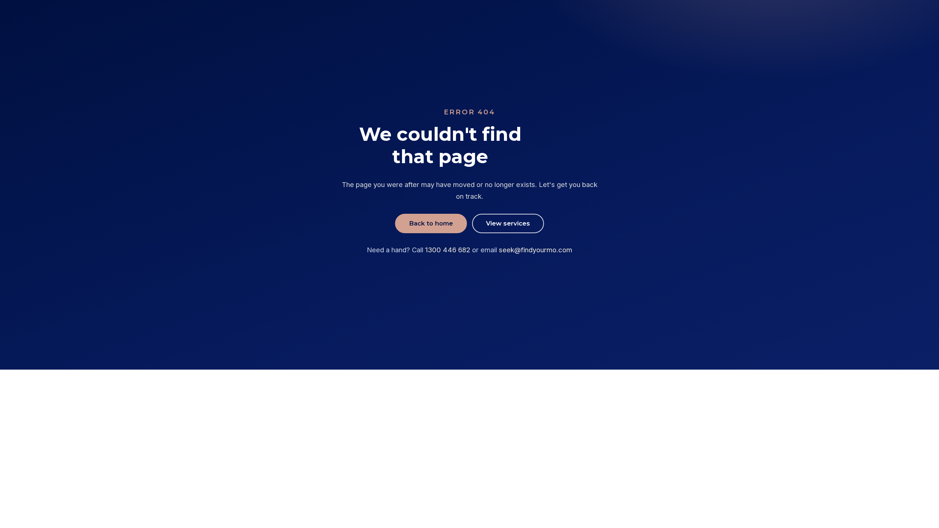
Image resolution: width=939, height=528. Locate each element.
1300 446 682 (447, 250)
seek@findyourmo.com (535, 250)
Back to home (431, 223)
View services (508, 223)
